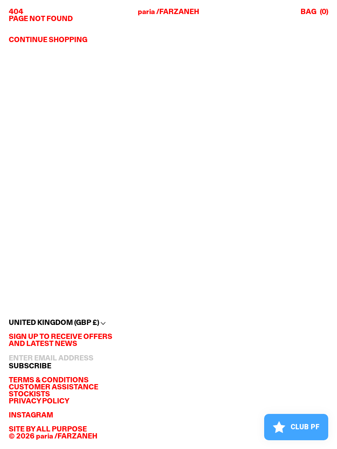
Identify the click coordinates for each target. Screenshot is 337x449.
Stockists (29, 395)
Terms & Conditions (49, 381)
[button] (314, 12)
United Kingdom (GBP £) (54, 323)
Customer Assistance (53, 388)
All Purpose (61, 430)
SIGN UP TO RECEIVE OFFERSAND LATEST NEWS (60, 340)
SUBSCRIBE (30, 366)
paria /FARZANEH (168, 12)
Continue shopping (48, 40)
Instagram (31, 416)
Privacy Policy (39, 402)
